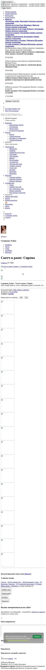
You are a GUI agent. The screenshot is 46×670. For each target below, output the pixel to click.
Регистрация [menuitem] (13, 111)
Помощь (4, 664)
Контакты (22, 664)
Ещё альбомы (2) (27, 586)
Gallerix (10, 658)
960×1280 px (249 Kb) (21, 290)
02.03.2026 (13, 292)
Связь (7, 249)
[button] (10, 12)
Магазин (8, 252)
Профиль (8, 245)
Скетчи (11, 294)
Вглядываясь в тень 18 (33, 582)
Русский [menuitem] (8, 109)
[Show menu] (15, 2)
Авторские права (31, 668)
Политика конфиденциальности (13, 668)
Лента (7, 247)
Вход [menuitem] (7, 111)
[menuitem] (18, 109)
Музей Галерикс (11, 119)
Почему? (28, 574)
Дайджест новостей (12, 101)
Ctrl (21, 297)
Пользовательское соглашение (34, 666)
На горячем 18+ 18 (17, 582)
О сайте (16, 664)
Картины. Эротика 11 (9, 584)
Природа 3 (16, 586)
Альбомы (8, 250)
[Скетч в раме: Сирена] (16, 266)
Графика (4, 263)
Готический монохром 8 (27, 584)
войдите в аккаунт (38, 612)
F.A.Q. (10, 664)
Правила (19, 666)
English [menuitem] (14, 109)
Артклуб (11, 143)
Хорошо (37, 636)
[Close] (2, 603)
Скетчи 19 (5, 582)
